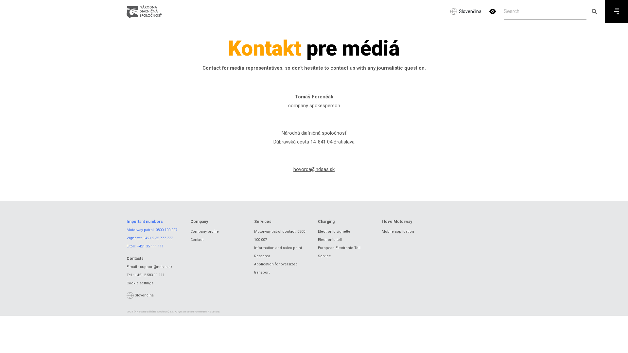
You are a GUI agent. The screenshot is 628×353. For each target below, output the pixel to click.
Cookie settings (140, 283)
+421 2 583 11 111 (150, 275)
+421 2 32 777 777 (158, 238)
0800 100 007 (166, 230)
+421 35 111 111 (150, 246)
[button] (492, 11)
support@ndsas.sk (156, 267)
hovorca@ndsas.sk (314, 169)
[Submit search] (594, 11)
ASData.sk (214, 311)
